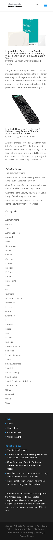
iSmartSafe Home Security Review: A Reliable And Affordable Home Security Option (25, 465)
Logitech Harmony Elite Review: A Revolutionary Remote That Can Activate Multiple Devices (22, 131)
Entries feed (12, 428)
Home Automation (13, 298)
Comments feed (14, 432)
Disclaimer (39, 529)
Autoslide (9, 237)
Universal (9, 394)
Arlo (7, 228)
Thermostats (11, 385)
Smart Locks (11, 377)
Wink (7, 403)
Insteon (8, 307)
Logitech (19, 60)
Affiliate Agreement (24, 526)
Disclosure (13, 532)
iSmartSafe (10, 315)
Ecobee (8, 263)
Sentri (8, 359)
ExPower (9, 272)
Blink (7, 241)
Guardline (9, 294)
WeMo (8, 398)
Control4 (9, 259)
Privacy (39, 532)
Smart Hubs (29, 136)
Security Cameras (13, 355)
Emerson (9, 267)
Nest (7, 333)
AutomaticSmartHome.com (18, 493)
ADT (7, 215)
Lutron (8, 329)
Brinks (8, 250)
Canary (8, 254)
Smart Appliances (13, 363)
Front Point (10, 280)
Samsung (9, 350)
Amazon (9, 224)
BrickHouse (10, 246)
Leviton (8, 320)
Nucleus (9, 342)
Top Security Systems (15, 173)
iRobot (8, 311)
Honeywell (10, 302)
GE (6, 289)
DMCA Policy (27, 532)
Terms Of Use (27, 536)
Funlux (8, 285)
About (9, 526)
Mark (10, 60)
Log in (10, 423)
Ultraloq (9, 390)
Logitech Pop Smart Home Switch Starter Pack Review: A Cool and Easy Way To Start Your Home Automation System (25, 55)
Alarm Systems (12, 219)
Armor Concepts (12, 232)
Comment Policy (23, 529)
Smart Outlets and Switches (18, 381)
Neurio (8, 337)
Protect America (12, 346)
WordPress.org (14, 436)
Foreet (8, 276)
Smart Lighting (12, 372)
